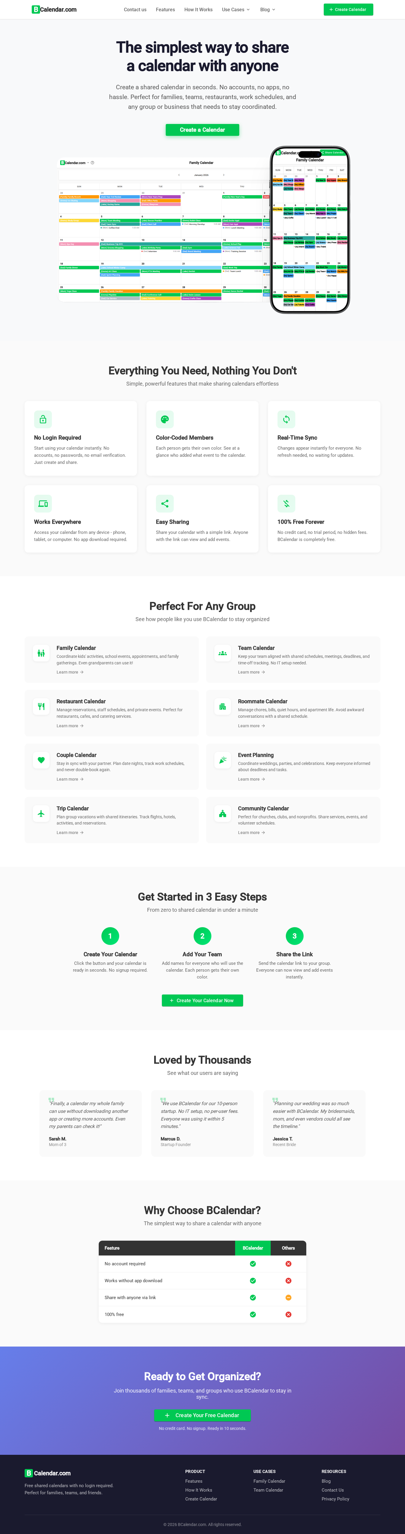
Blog (326, 1481)
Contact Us (333, 1490)
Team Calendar (268, 1490)
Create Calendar (201, 1499)
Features (165, 9)
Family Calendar (269, 1481)
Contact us (135, 9)
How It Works (198, 9)
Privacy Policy (335, 1499)
